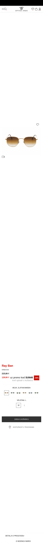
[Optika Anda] (21, 9)
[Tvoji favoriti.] (32, 9)
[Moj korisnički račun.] (39, 9)
